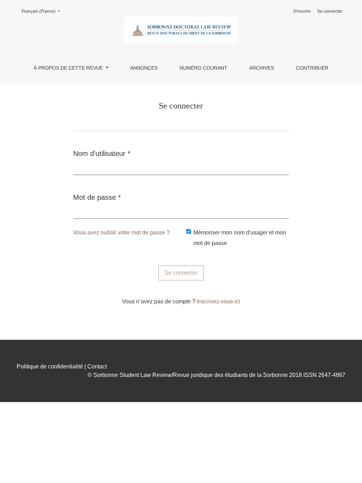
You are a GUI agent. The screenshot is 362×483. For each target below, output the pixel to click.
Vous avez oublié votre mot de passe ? (121, 232)
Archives (261, 68)
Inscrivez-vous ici (218, 301)
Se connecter (330, 11)
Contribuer (312, 68)
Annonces (144, 68)
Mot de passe (97, 197)
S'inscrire (302, 11)
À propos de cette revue (69, 68)
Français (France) (42, 11)
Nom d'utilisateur (101, 153)
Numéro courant (203, 68)
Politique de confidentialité (50, 366)
